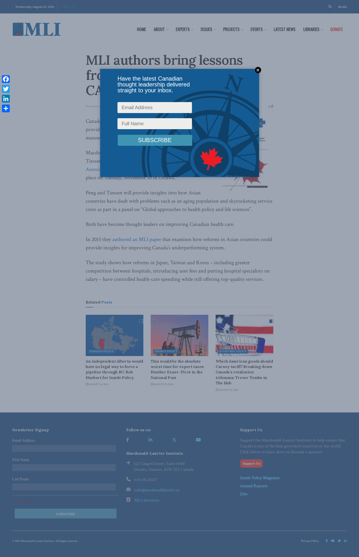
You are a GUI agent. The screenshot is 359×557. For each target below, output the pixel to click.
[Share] (6, 108)
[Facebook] (6, 79)
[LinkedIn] (6, 99)
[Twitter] (6, 89)
